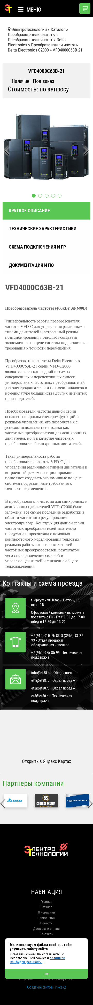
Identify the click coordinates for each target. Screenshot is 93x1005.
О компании (46, 912)
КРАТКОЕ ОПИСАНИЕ (29, 211)
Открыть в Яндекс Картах (46, 761)
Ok (47, 974)
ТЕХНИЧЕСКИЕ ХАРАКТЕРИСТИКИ (42, 229)
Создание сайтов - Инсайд (46, 987)
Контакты (46, 934)
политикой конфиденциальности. (37, 960)
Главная (46, 902)
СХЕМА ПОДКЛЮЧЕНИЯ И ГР (37, 247)
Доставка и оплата (46, 929)
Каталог (46, 907)
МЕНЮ (33, 9)
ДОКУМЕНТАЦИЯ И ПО (31, 265)
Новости (46, 923)
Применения (46, 918)
